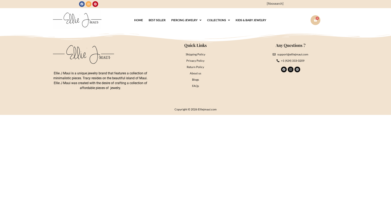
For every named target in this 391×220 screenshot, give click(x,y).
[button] (186, 20)
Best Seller (157, 20)
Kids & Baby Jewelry (251, 20)
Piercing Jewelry (184, 20)
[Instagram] (88, 4)
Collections (216, 20)
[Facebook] (82, 4)
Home (138, 20)
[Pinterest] (95, 4)
